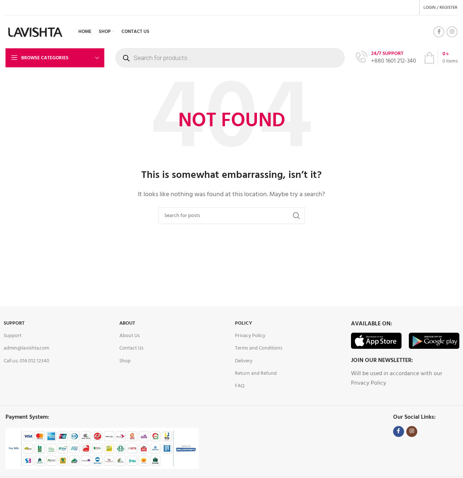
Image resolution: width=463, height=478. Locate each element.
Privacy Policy (250, 336)
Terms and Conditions (259, 348)
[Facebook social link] (438, 31)
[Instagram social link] (452, 31)
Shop (125, 361)
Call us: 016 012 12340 (26, 361)
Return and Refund (256, 373)
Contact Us (131, 348)
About (127, 323)
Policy (243, 323)
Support (14, 323)
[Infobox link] (386, 58)
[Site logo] (35, 32)
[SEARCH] (296, 215)
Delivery (244, 361)
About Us (129, 336)
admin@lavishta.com (26, 348)
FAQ (239, 386)
